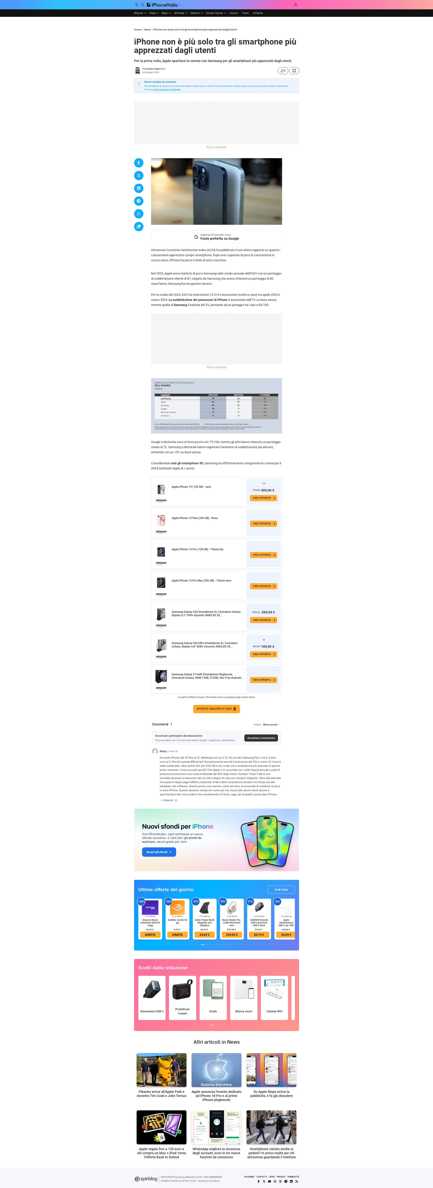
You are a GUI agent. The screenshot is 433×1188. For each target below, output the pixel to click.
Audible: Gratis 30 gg (177, 921)
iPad (153, 13)
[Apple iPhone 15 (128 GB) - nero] (161, 488)
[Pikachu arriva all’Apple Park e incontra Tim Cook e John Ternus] (161, 1070)
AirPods (179, 13)
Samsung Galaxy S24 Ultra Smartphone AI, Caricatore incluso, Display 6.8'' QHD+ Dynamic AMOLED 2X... (205, 644)
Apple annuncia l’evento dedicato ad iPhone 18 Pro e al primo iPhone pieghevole (216, 1096)
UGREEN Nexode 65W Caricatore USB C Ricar (259, 923)
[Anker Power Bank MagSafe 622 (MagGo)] (204, 907)
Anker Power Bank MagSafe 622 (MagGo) (204, 923)
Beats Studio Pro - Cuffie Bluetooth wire (232, 923)
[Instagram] (275, 1181)
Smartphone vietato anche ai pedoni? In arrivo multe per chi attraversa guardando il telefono (271, 1153)
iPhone (138, 13)
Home (137, 29)
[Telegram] (286, 1181)
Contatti (262, 1176)
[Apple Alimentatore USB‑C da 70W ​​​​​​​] (286, 907)
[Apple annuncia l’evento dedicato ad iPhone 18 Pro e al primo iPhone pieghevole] (216, 1070)
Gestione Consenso (209, 1180)
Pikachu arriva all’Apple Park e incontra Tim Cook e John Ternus (161, 1094)
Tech (245, 13)
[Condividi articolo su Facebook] (138, 163)
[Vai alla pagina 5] (216, 944)
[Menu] (137, 5)
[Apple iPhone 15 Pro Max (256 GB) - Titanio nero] (161, 582)
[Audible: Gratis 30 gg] (177, 907)
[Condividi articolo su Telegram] (138, 201)
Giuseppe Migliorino (154, 68)
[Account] (295, 4)
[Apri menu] (180, 4)
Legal (272, 1176)
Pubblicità (293, 1176)
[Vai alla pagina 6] (219, 944)
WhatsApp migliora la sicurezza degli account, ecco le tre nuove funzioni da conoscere (216, 1153)
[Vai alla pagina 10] (232, 944)
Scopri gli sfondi (156, 852)
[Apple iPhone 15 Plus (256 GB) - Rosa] (161, 520)
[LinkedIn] (291, 1181)
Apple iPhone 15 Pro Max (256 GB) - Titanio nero (201, 580)
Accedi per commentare (261, 737)
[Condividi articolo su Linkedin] (138, 188)
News (147, 29)
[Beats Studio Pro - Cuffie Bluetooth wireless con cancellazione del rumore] (232, 907)
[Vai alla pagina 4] (213, 944)
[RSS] (297, 1181)
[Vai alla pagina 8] (225, 944)
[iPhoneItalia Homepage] (162, 5)
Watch (195, 13)
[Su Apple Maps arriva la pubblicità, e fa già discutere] (271, 1070)
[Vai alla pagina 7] (222, 944)
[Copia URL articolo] (138, 226)
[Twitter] (264, 1181)
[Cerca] (142, 5)
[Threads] (280, 1181)
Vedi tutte (281, 889)
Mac (165, 13)
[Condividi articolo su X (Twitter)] (138, 175)
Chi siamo (249, 1176)
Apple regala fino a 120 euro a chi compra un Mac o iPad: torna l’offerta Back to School (161, 1153)
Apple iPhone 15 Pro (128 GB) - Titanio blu (197, 549)
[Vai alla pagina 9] (229, 944)
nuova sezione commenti (166, 89)
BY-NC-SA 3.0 (189, 1180)
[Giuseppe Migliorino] (137, 70)
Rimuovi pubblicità (216, 147)
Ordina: (257, 724)
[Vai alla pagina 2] (207, 944)
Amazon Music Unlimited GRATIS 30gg (150, 923)
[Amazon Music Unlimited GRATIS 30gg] (150, 907)
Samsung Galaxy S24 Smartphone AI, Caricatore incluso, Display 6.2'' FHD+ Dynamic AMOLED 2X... (206, 613)
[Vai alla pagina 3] (210, 944)
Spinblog (180, 1177)
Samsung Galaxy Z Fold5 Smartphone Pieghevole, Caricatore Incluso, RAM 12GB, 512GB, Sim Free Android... (207, 676)
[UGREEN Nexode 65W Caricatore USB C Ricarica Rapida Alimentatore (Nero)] (259, 907)
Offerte (258, 13)
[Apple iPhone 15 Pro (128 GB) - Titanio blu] (161, 551)
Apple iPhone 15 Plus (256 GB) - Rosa (195, 518)
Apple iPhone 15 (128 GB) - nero (191, 486)
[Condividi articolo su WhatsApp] (138, 213)
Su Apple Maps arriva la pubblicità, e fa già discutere (271, 1094)
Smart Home (214, 13)
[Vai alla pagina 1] (203, 944)
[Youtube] (269, 1181)
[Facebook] (258, 1181)
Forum (234, 13)
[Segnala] (176, 800)
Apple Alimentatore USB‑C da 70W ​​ (286, 923)
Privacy (281, 1176)
